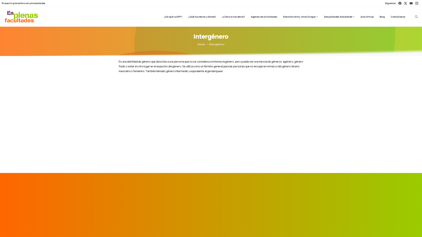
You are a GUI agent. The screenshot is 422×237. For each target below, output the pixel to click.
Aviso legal (237, 229)
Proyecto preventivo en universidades (23, 3)
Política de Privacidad (259, 229)
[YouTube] (411, 3)
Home (201, 44)
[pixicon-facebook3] (277, 197)
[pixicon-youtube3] (299, 197)
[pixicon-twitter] (284, 197)
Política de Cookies (285, 229)
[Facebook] (400, 3)
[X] (405, 3)
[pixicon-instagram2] (292, 197)
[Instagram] (417, 3)
